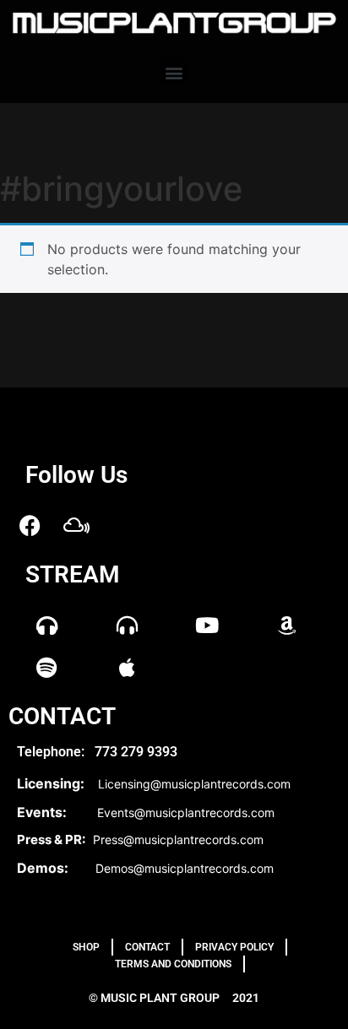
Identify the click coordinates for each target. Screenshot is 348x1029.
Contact (147, 947)
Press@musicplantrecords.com (178, 839)
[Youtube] (207, 625)
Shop (86, 947)
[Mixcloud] (76, 525)
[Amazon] (287, 625)
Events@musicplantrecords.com (186, 812)
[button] (174, 72)
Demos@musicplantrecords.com (184, 868)
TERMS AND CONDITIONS (173, 964)
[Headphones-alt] (127, 625)
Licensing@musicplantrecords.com (194, 784)
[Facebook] (29, 525)
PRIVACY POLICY (234, 947)
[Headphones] (46, 625)
